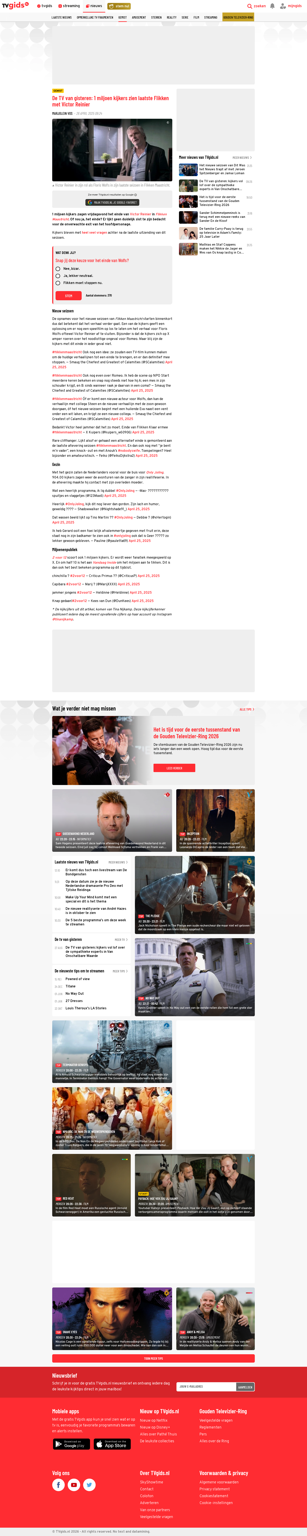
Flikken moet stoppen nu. (82, 283)
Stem (68, 295)
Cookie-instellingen (216, 1503)
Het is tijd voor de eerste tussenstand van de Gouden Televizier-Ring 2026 (197, 733)
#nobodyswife (129, 451)
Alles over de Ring (214, 1441)
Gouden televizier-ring (238, 17)
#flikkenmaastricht (67, 352)
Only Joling (154, 473)
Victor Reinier (140, 214)
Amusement (139, 17)
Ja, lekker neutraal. (78, 276)
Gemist (122, 17)
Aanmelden (245, 1387)
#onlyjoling (122, 536)
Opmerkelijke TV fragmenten (95, 17)
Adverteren (149, 1503)
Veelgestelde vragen (216, 1420)
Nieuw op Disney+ (155, 1427)
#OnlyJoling (125, 491)
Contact (147, 1489)
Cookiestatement (213, 1496)
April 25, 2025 (142, 391)
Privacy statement (214, 1489)
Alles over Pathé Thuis (158, 1434)
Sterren (156, 17)
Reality (171, 17)
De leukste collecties (157, 1441)
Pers (203, 1434)
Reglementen (210, 1427)
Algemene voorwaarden (219, 1482)
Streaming (210, 17)
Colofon (147, 1496)
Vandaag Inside (104, 563)
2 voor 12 (59, 558)
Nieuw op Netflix (153, 1420)
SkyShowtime (151, 1482)
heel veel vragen (94, 233)
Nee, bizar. (71, 269)
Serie (185, 17)
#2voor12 (77, 576)
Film (196, 17)
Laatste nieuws (62, 17)
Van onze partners (155, 1510)
